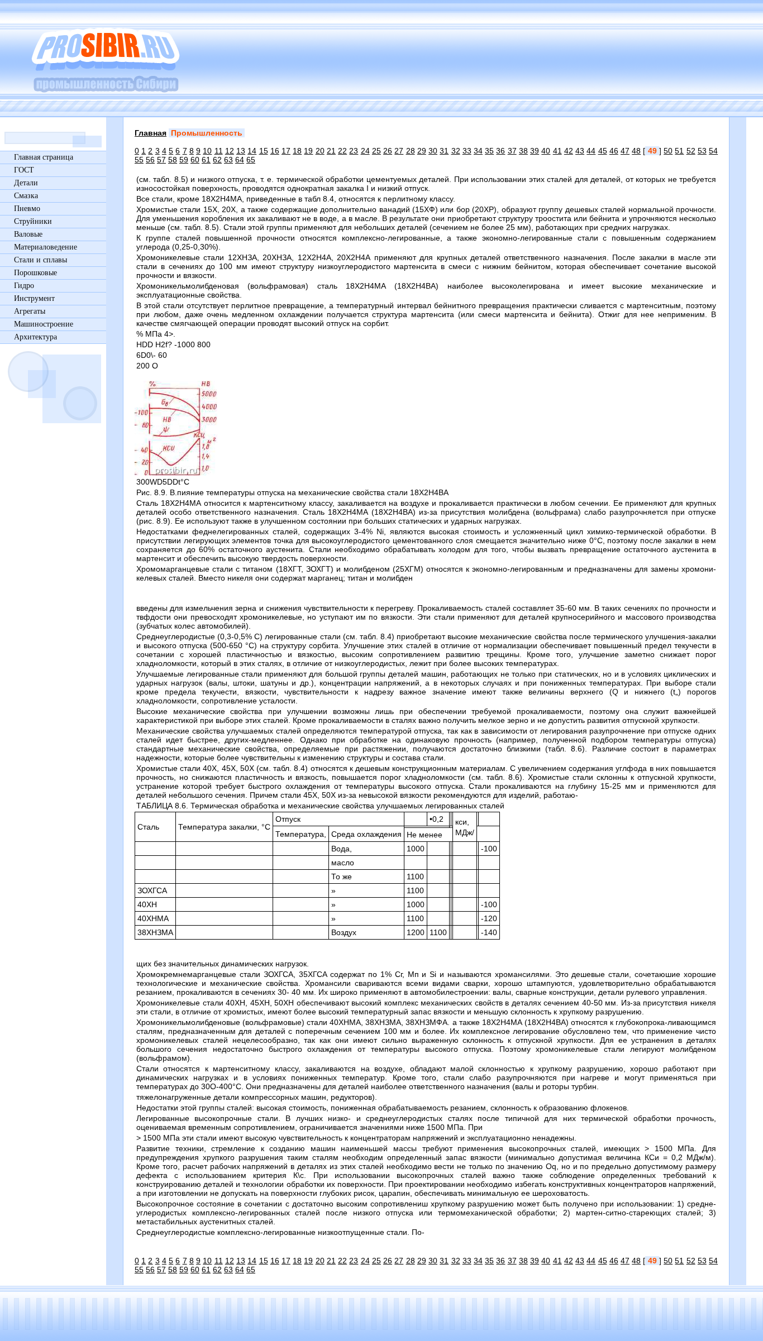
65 (250, 159)
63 (228, 159)
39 (534, 150)
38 (523, 150)
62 (217, 159)
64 (239, 159)
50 (668, 150)
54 (713, 150)
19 (308, 150)
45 (602, 150)
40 (545, 150)
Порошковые (35, 273)
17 (286, 150)
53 (702, 150)
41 (557, 150)
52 (690, 150)
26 (387, 150)
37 (512, 150)
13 (240, 150)
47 (625, 150)
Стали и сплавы (40, 260)
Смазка (26, 195)
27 (398, 150)
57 (161, 159)
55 (139, 159)
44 (590, 150)
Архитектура (35, 337)
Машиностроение (43, 324)
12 (229, 150)
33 (466, 150)
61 (206, 159)
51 (679, 150)
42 (568, 150)
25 (376, 150)
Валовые (28, 234)
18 (297, 150)
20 (320, 150)
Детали (26, 183)
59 (183, 159)
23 (353, 150)
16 (274, 150)
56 (150, 159)
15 (263, 150)
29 (421, 150)
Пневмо (27, 208)
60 (194, 159)
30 (432, 150)
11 (218, 150)
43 (579, 150)
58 (172, 159)
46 (613, 150)
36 (500, 150)
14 (251, 150)
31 (444, 150)
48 (636, 150)
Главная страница (43, 157)
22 (342, 150)
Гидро (24, 285)
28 (410, 150)
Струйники (33, 221)
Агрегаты (29, 311)
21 (331, 150)
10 (207, 150)
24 (365, 150)
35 (489, 150)
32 (455, 150)
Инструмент (34, 298)
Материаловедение (45, 247)
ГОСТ (24, 170)
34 (478, 150)
